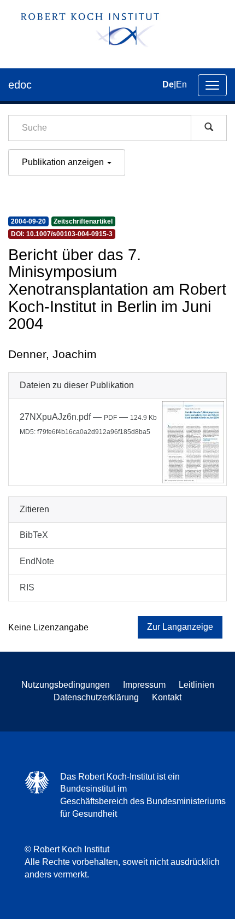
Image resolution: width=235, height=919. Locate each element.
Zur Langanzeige (180, 626)
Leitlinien (196, 684)
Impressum (144, 684)
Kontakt (166, 697)
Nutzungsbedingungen (65, 684)
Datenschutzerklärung (96, 697)
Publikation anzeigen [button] (64, 162)
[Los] (209, 128)
